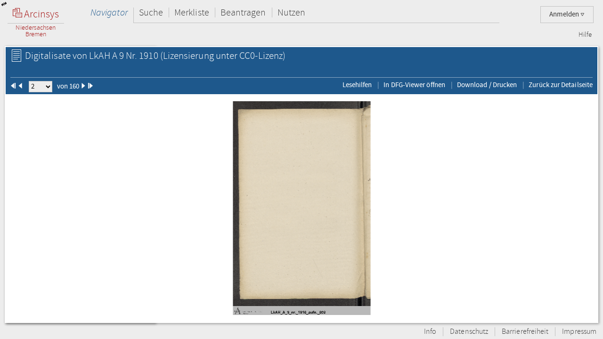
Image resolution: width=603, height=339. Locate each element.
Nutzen (291, 12)
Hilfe (585, 35)
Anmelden (564, 14)
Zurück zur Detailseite (561, 84)
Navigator (109, 12)
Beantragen (243, 12)
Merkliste (191, 12)
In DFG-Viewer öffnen (414, 84)
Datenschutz (469, 331)
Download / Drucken (487, 84)
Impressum (579, 331)
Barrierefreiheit (525, 331)
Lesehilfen (357, 84)
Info (430, 331)
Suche (151, 12)
